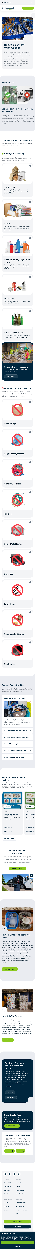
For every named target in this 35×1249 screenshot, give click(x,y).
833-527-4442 (8, 2)
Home (3, 13)
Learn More (7, 1040)
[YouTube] (19, 1174)
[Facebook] (14, 1174)
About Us (9, 13)
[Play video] (30, 31)
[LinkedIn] (5, 1174)
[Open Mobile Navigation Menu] (3, 8)
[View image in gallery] (4, 1010)
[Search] (32, 3)
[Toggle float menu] (32, 15)
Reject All (17, 1246)
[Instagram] (10, 1174)
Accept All (17, 1242)
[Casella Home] (10, 8)
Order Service (27, 8)
